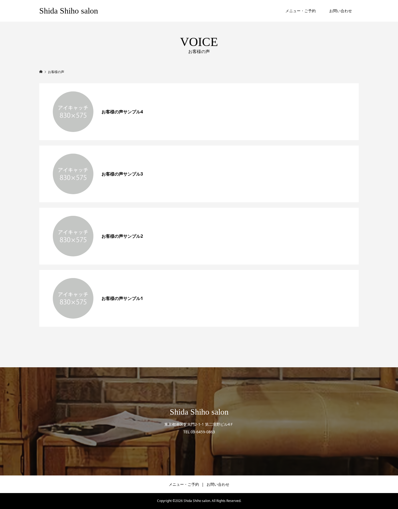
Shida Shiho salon (68, 10)
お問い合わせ (340, 10)
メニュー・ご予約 (300, 10)
